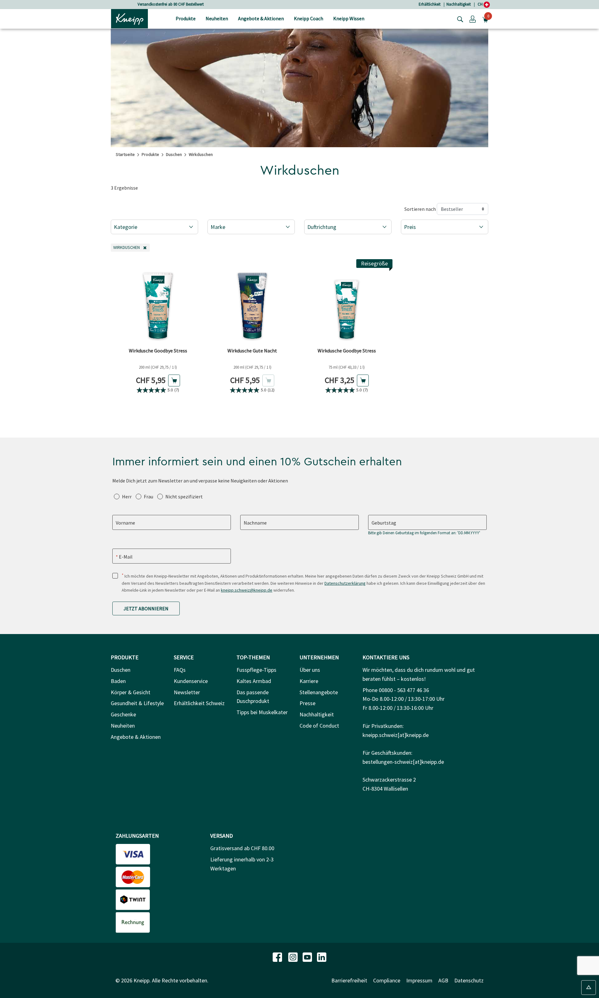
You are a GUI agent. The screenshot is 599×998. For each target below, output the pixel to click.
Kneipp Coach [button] (308, 18)
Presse (307, 703)
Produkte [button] (186, 18)
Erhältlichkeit (430, 4)
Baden (118, 681)
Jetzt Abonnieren (146, 608)
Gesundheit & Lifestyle (137, 703)
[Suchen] (458, 19)
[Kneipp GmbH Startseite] (129, 18)
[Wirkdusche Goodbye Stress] (158, 301)
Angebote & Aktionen (136, 736)
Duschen (174, 154)
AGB (443, 980)
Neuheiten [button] (217, 18)
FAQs (180, 669)
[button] (473, 19)
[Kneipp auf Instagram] (293, 956)
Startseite (125, 154)
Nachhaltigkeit (458, 4)
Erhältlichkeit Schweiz (199, 703)
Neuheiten (123, 725)
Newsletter (187, 692)
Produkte (150, 154)
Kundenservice (191, 681)
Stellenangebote (319, 692)
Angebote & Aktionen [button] (261, 18)
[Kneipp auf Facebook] (278, 956)
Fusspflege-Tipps (256, 669)
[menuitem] (186, 19)
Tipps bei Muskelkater (262, 712)
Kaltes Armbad (253, 681)
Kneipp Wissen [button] (348, 18)
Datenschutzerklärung (345, 583)
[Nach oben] (588, 987)
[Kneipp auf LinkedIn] (321, 956)
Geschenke (123, 714)
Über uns (310, 669)
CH (481, 4)
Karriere (309, 681)
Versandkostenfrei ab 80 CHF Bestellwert (171, 4)
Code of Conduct (319, 725)
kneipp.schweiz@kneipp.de (246, 590)
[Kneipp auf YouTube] (308, 956)
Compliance (386, 980)
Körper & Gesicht (130, 692)
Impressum (419, 980)
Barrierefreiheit (349, 980)
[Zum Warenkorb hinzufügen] (174, 380)
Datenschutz (469, 980)
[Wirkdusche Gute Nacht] (252, 301)
